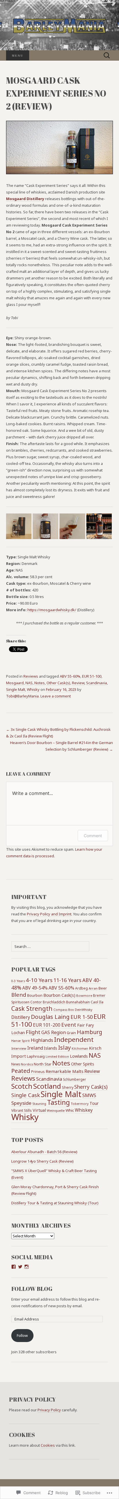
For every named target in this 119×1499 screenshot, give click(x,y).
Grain (71, 1032)
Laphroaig (36, 1056)
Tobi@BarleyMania (22, 696)
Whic (70, 1110)
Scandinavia (96, 682)
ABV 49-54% (35, 988)
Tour (94, 1103)
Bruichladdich (54, 1002)
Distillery (20, 1017)
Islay (64, 1047)
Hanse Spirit (20, 1041)
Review (78, 682)
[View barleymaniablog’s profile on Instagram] (26, 1266)
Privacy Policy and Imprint (49, 914)
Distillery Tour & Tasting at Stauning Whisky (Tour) (54, 1202)
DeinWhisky (83, 1009)
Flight (33, 1032)
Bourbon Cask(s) (59, 995)
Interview (18, 1048)
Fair (81, 1025)
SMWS (89, 1095)
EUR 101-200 (46, 1025)
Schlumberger (74, 1079)
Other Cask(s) (58, 682)
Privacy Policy (49, 1409)
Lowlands (79, 1056)
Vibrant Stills (21, 1110)
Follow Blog (31, 1289)
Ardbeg (81, 988)
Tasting (58, 1102)
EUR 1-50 (81, 1016)
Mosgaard (15, 682)
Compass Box (63, 1010)
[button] (19, 526)
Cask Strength (32, 1009)
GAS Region (53, 1033)
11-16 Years (67, 980)
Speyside (21, 1103)
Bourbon (34, 995)
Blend (18, 994)
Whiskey (84, 1110)
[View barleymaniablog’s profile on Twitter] (20, 1266)
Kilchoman (80, 1048)
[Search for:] (107, 55)
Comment (93, 835)
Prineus (38, 1071)
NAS (29, 682)
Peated (20, 1071)
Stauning (39, 1103)
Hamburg (89, 1032)
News (15, 1064)
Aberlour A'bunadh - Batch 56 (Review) (44, 1151)
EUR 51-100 (91, 676)
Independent (74, 1039)
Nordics (27, 1064)
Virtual (39, 1110)
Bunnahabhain (78, 1002)
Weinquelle (56, 1110)
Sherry (67, 1087)
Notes (39, 682)
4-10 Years (39, 980)
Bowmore (84, 995)
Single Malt (15, 689)
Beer (102, 988)
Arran (93, 988)
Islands (50, 1048)
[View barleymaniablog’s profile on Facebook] (13, 1266)
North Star (42, 1064)
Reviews (30, 676)
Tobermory (80, 1103)
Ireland (35, 1048)
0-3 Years (18, 981)
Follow (22, 1335)
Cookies (48, 1445)
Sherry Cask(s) (90, 1086)
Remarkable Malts (64, 1071)
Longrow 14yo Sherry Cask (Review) (42, 1161)
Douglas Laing (50, 1017)
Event (68, 1024)
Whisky (33, 689)
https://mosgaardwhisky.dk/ (51, 609)
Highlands (42, 1040)
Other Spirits (82, 1064)
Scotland (47, 1086)
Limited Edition (57, 1056)
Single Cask (25, 1095)
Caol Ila (97, 1002)
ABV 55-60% (70, 676)
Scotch (21, 1086)
